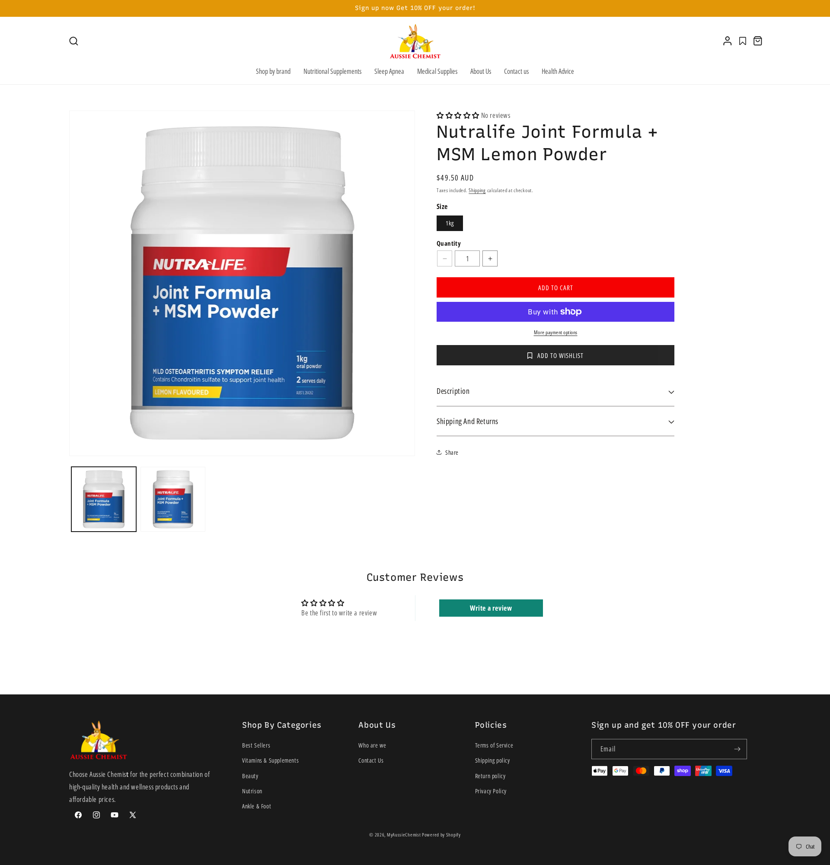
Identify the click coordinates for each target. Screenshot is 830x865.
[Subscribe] (737, 749)
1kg (450, 223)
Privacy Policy (491, 791)
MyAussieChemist (404, 834)
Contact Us (370, 761)
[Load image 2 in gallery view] (172, 499)
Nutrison (252, 791)
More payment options (556, 332)
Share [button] (452, 452)
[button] (73, 41)
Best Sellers (256, 745)
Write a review (491, 608)
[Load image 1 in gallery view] (103, 499)
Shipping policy (492, 761)
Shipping (477, 190)
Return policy (490, 776)
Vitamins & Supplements (270, 761)
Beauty (250, 776)
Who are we (372, 745)
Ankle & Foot (256, 806)
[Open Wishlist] (743, 41)
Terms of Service (494, 745)
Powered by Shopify (441, 834)
